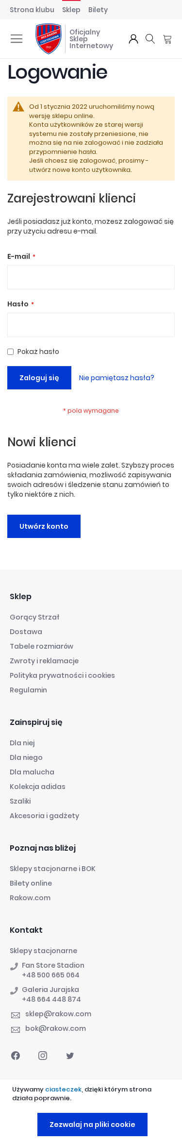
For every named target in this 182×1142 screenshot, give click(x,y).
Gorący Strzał (34, 617)
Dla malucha (32, 772)
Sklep (71, 10)
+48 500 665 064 (51, 975)
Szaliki (20, 801)
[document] (92, 1110)
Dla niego (26, 757)
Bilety (98, 10)
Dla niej (22, 743)
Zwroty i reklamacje (44, 661)
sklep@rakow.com (58, 1014)
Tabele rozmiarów (41, 646)
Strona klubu (32, 10)
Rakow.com (30, 898)
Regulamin (28, 690)
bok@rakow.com (55, 1028)
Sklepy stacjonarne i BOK (53, 868)
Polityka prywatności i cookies (62, 675)
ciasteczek (63, 1089)
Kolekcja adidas (38, 786)
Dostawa (26, 632)
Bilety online (31, 883)
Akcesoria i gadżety (44, 816)
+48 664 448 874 (51, 999)
